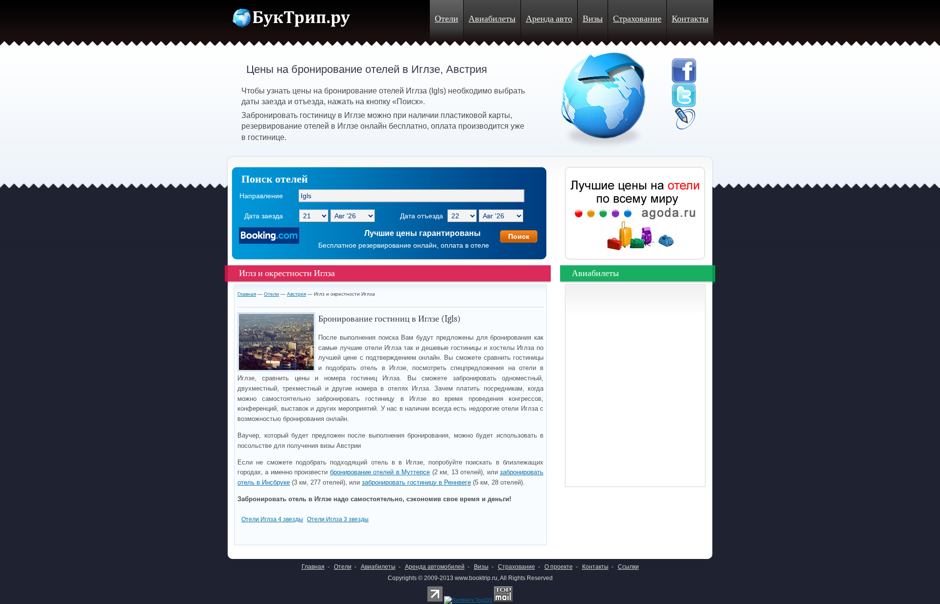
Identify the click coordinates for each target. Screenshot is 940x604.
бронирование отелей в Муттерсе (380, 472)
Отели (446, 19)
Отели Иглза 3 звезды (338, 519)
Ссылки (628, 566)
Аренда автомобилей (435, 566)
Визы (593, 19)
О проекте (558, 566)
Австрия (296, 294)
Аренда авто (549, 19)
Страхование (637, 19)
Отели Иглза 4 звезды (272, 519)
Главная (246, 294)
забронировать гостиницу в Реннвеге (416, 482)
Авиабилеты (492, 19)
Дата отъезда (421, 216)
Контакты (690, 19)
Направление (261, 196)
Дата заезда (263, 216)
